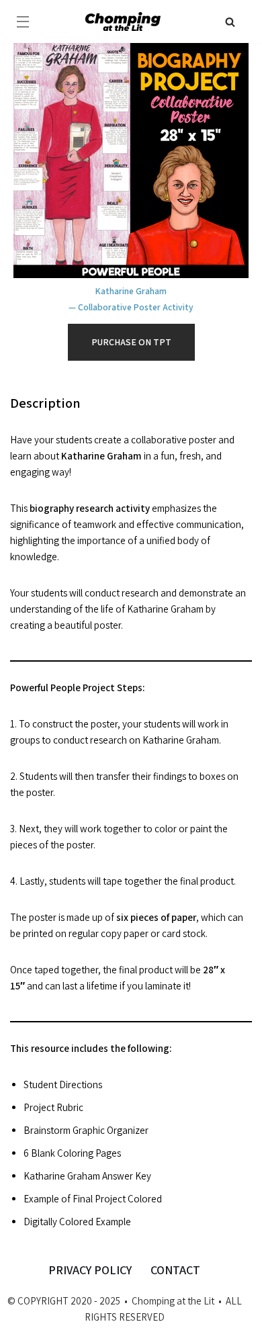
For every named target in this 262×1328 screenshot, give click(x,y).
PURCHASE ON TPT (131, 342)
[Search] (230, 22)
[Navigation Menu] (23, 21)
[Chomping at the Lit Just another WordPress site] (123, 21)
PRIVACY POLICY (90, 1270)
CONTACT (175, 1270)
